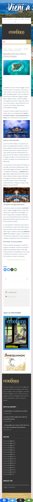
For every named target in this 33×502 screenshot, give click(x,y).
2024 (11, 445)
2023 (11, 448)
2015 (11, 465)
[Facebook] (15, 22)
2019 (11, 456)
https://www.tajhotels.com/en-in (16, 260)
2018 (11, 459)
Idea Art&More (23, 496)
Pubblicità (16, 19)
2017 (11, 461)
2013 (11, 470)
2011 (11, 474)
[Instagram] (18, 22)
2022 (11, 450)
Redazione (10, 19)
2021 (11, 452)
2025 (11, 443)
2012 (11, 472)
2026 (11, 441)
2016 (11, 463)
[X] (11, 269)
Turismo (10, 49)
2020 (11, 454)
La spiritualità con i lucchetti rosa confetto (15, 411)
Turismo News (18, 49)
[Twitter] (8, 269)
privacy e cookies (25, 19)
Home (4, 19)
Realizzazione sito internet (12, 496)
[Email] (15, 269)
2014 (11, 467)
